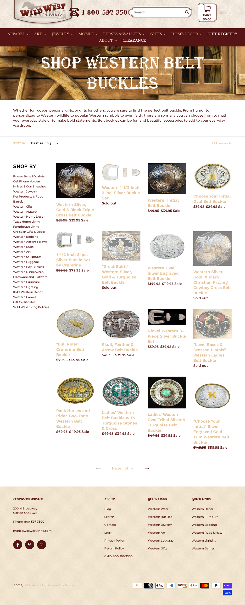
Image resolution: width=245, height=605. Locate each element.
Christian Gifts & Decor (29, 231)
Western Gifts (23, 206)
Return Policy (114, 548)
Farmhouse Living (26, 226)
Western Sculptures (27, 257)
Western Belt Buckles (28, 267)
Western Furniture (26, 282)
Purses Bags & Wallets (29, 176)
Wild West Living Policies (31, 307)
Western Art (22, 252)
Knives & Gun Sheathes (29, 186)
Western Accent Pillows (30, 241)
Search (109, 517)
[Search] (188, 12)
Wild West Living (35, 585)
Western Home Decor (29, 216)
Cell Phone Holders (27, 181)
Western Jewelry (25, 191)
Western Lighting (25, 287)
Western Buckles (160, 517)
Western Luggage (26, 262)
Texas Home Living (26, 221)
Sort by (19, 143)
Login (108, 532)
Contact (110, 524)
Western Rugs (23, 247)
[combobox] (157, 12)
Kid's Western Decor (28, 292)
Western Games (24, 297)
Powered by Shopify (61, 585)
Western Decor (202, 509)
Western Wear (158, 509)
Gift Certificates (24, 302)
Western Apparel (25, 211)
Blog (107, 509)
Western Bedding (25, 236)
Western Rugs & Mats (207, 532)
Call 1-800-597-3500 (118, 556)
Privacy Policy (114, 540)
